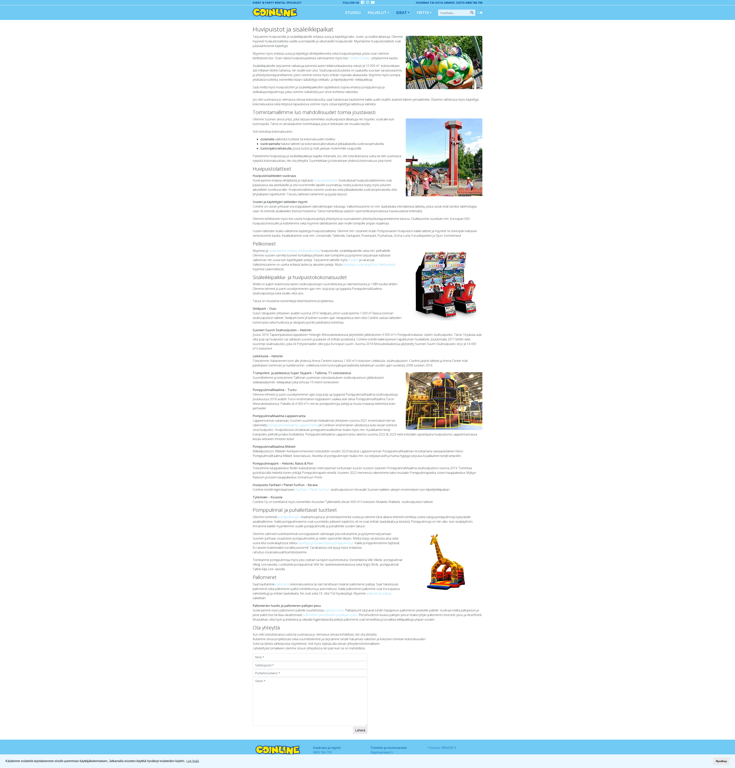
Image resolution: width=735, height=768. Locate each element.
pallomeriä (282, 584)
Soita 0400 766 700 (469, 2)
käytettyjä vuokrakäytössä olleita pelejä (369, 264)
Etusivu (353, 12)
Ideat (401, 12)
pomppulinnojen (289, 517)
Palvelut (377, 12)
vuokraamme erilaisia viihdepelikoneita (295, 251)
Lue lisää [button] (192, 761)
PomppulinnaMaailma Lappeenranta (293, 425)
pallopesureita (334, 610)
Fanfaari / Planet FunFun (313, 489)
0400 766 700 (322, 752)
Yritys (422, 12)
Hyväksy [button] (721, 761)
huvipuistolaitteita (325, 180)
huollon (353, 260)
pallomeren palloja (379, 593)
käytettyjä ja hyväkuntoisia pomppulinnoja (325, 543)
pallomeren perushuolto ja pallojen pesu (330, 615)
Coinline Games (359, 58)
